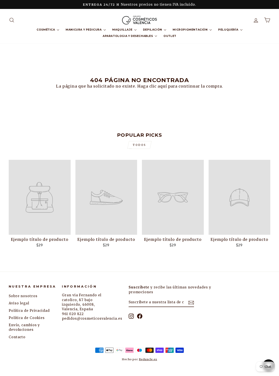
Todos (139, 145)
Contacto (17, 337)
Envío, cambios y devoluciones (24, 327)
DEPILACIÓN (153, 29)
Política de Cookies (27, 318)
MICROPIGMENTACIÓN (190, 29)
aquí (162, 86)
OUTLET (169, 36)
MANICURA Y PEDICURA (84, 29)
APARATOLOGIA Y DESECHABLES (128, 36)
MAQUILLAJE (122, 29)
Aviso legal (19, 303)
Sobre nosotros (23, 296)
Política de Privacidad (29, 311)
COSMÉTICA (46, 29)
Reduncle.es (148, 359)
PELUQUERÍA (228, 29)
